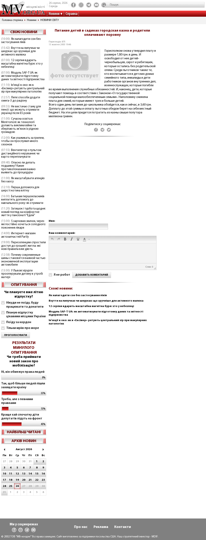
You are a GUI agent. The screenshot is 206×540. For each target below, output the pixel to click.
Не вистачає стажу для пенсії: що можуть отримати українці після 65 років (21, 110)
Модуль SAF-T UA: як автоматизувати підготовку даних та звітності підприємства (22, 76)
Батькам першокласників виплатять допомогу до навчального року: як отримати (22, 200)
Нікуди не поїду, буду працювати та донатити (24, 304)
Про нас (81, 527)
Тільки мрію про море (22, 328)
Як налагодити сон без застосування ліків (21, 41)
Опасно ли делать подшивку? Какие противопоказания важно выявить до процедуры (18, 167)
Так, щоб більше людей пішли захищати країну (23, 385)
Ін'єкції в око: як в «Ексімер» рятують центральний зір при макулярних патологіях (22, 88)
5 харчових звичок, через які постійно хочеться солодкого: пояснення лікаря (23, 224)
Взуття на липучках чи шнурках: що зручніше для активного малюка (20, 51)
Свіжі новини (23, 32)
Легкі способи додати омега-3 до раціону (20, 99)
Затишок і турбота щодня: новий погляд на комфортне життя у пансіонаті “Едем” (23, 212)
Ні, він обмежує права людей (22, 372)
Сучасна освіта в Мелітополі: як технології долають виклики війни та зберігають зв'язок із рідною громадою (20, 125)
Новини (54, 14)
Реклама (101, 527)
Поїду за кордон (18, 322)
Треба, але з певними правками (17, 401)
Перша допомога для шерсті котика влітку (20, 189)
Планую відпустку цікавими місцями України (26, 314)
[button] (52, 239)
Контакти (122, 527)
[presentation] (52, 239)
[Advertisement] (102, 182)
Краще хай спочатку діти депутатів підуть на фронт (21, 416)
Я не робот (62, 274)
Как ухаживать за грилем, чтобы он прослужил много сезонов (22, 141)
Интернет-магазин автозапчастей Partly (18, 235)
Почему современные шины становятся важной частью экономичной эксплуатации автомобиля (23, 260)
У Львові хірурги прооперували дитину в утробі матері (22, 274)
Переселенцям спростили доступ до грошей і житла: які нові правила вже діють (23, 246)
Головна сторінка (12, 20)
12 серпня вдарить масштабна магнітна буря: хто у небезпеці (22, 64)
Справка (71, 14)
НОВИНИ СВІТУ (49, 20)
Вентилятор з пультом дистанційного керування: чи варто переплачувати (21, 153)
